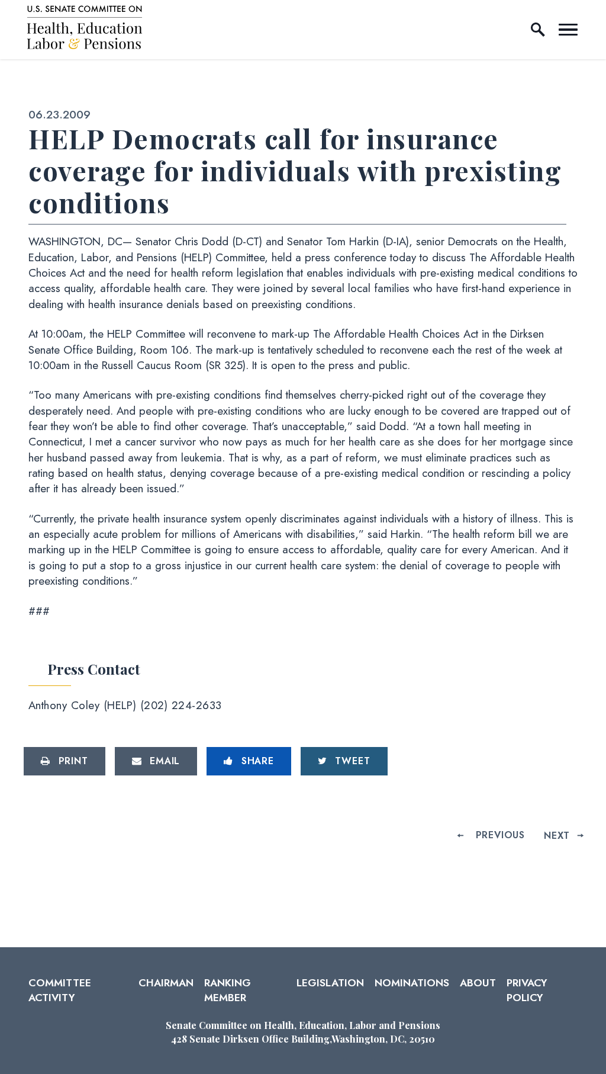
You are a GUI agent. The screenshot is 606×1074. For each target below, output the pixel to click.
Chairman (166, 982)
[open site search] (538, 29)
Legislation (330, 982)
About (478, 982)
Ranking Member (227, 990)
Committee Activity (59, 990)
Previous (500, 835)
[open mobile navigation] (568, 30)
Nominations (412, 982)
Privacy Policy (527, 990)
